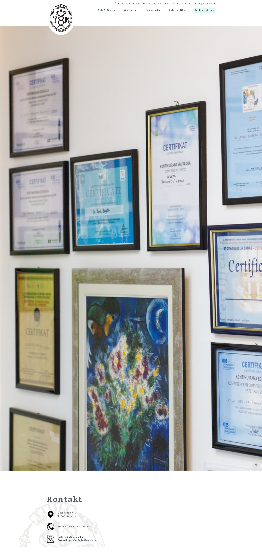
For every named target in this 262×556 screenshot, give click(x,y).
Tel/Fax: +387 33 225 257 (75, 526)
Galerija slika (177, 10)
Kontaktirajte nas (205, 10)
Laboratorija (153, 10)
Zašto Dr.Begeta (106, 10)
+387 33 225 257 (152, 3)
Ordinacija (130, 10)
